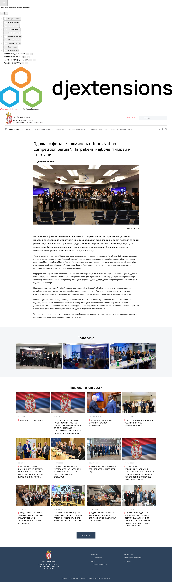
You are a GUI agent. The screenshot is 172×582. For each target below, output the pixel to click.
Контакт (114, 129)
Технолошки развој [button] (43, 129)
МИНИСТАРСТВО (96, 558)
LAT (132, 118)
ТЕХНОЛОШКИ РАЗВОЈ (99, 565)
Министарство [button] (15, 129)
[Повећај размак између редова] (34, 60)
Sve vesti (84, 535)
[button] (39, 356)
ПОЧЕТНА (94, 554)
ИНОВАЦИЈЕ (128, 554)
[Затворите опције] (6, 13)
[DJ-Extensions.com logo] (86, 87)
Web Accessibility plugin (10, 109)
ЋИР (128, 118)
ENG (135, 118)
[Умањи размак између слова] (22, 63)
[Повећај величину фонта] (28, 57)
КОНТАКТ (127, 561)
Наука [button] (28, 129)
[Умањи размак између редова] (30, 60)
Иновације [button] (59, 129)
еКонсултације (126, 129)
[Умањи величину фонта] (24, 57)
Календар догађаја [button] (98, 129)
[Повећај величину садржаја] (31, 54)
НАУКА (93, 561)
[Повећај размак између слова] (26, 63)
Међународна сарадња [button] (78, 129)
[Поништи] (2, 13)
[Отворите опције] (3, 3)
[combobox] (153, 118)
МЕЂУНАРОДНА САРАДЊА (133, 558)
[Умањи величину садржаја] (27, 54)
